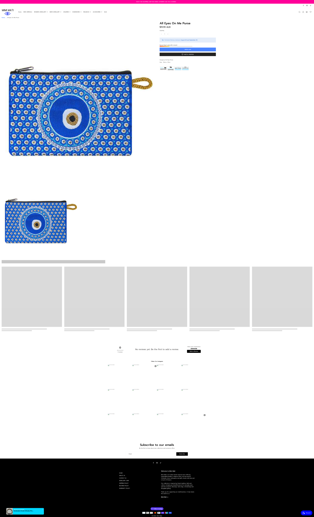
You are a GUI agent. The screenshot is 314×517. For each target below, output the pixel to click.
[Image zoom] (78, 98)
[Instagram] (307, 5)
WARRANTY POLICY (124, 488)
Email (130, 454)
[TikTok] (310, 5)
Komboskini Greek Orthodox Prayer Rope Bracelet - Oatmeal (24, 511)
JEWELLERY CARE (124, 480)
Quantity (162, 30)
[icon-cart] (306, 12)
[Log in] (303, 12)
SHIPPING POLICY (124, 483)
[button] (188, 49)
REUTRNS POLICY (124, 486)
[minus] (161, 34)
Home (3, 17)
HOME (121, 473)
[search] (299, 12)
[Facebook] (303, 5)
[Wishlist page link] (310, 12)
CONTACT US (122, 478)
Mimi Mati (159, 516)
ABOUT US (122, 475)
